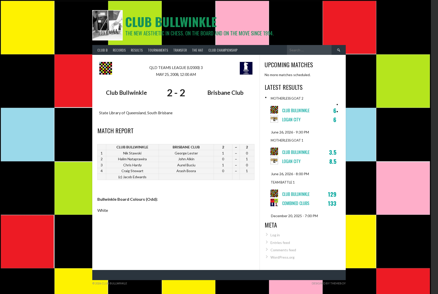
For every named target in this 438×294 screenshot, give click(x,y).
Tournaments (158, 50)
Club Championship (223, 50)
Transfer (180, 50)
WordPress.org (282, 257)
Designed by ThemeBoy (329, 283)
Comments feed (283, 250)
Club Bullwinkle (171, 22)
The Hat (197, 50)
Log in (275, 235)
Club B (102, 50)
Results (137, 50)
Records (119, 50)
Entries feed (280, 242)
